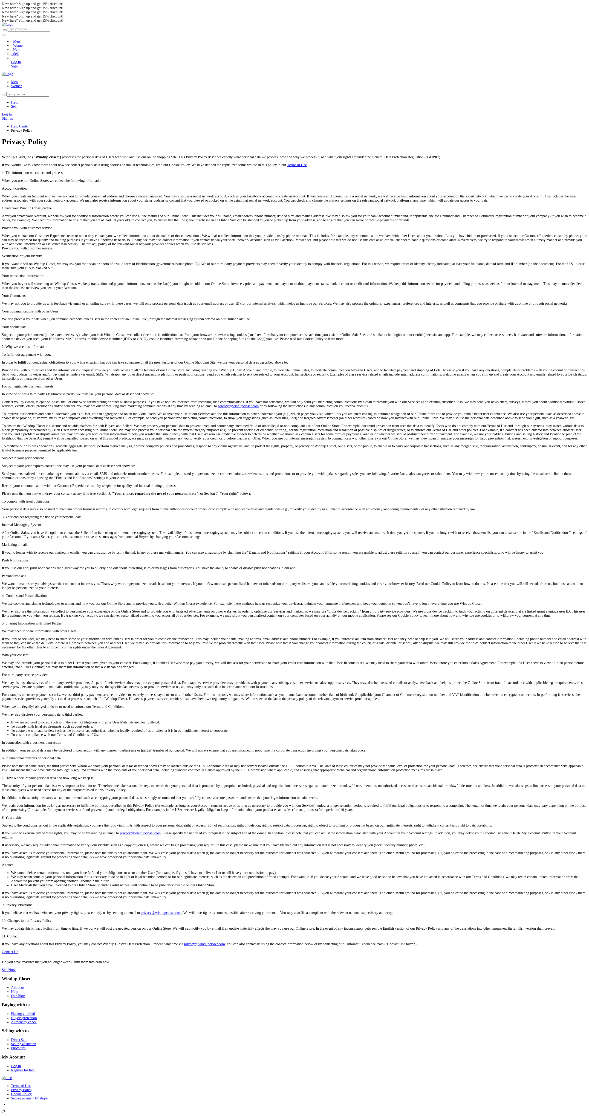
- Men (15, 41)
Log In (16, 62)
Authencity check (24, 1022)
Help (14, 102)
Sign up (16, 66)
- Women (17, 45)
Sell (14, 106)
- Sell (15, 54)
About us (17, 987)
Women (16, 86)
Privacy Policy (21, 1090)
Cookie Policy (21, 1094)
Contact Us (10, 952)
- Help (15, 50)
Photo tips (18, 1048)
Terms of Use (297, 165)
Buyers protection (24, 1018)
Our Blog (18, 996)
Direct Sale (19, 1040)
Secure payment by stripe (29, 1098)
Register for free (23, 1070)
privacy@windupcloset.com (238, 406)
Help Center (20, 126)
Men (14, 82)
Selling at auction (23, 1044)
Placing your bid (23, 1014)
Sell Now (9, 970)
